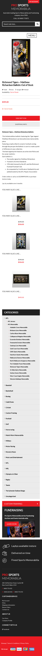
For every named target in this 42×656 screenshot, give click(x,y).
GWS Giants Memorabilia (17, 351)
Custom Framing (11, 413)
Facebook (6, 629)
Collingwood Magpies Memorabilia (20, 336)
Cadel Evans (10, 402)
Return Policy (6, 607)
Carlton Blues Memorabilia (18, 333)
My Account (6, 600)
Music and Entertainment (14, 457)
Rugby (8, 479)
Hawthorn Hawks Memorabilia (19, 355)
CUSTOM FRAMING (13, 504)
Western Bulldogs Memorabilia (19, 379)
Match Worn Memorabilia (14, 435)
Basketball (9, 391)
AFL (7, 318)
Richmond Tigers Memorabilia (19, 367)
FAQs (4, 603)
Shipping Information (8, 605)
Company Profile (7, 620)
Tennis (8, 485)
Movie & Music (11, 452)
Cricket (8, 407)
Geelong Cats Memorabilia (18, 345)
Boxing (8, 396)
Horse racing (10, 430)
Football (8, 418)
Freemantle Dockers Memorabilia (20, 342)
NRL (7, 468)
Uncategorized (11, 496)
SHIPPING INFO (21, 124)
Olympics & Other (12, 474)
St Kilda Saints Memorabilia (18, 370)
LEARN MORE (12, 524)
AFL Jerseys (11, 321)
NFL (7, 463)
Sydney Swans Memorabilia (18, 373)
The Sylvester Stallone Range (15, 491)
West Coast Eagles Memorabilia (19, 376)
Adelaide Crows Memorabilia (18, 327)
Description (21, 118)
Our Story (5, 618)
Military (8, 441)
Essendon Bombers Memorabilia (19, 339)
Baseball (9, 385)
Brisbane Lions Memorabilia (18, 330)
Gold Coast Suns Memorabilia (19, 348)
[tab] (21, 118)
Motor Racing (10, 446)
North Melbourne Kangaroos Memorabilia (22, 361)
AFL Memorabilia (13, 324)
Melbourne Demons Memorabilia (20, 358)
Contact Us (5, 609)
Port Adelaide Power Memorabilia (20, 364)
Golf (7, 424)
